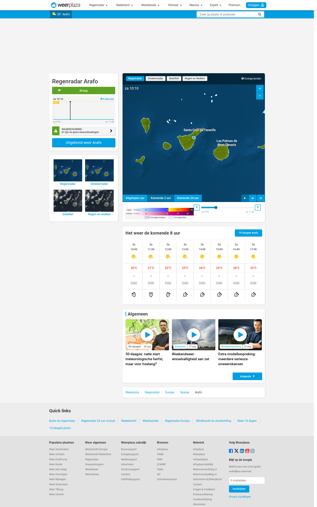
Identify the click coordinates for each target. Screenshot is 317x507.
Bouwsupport (129, 449)
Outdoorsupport (130, 469)
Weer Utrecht (56, 494)
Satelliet (174, 78)
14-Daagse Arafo (248, 232)
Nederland (123, 5)
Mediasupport (129, 459)
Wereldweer (149, 5)
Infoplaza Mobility (203, 464)
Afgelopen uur (135, 198)
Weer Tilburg (56, 489)
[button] (193, 137)
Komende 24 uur (188, 198)
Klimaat (173, 5)
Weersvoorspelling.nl (204, 474)
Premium (234, 5)
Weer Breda (55, 464)
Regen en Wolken (195, 78)
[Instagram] (252, 451)
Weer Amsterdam (59, 449)
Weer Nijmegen (57, 479)
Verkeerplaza (200, 459)
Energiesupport (130, 454)
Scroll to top (311, 501)
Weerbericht (128, 421)
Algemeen (138, 314)
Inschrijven (239, 488)
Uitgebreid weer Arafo (83, 142)
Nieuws (195, 5)
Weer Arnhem (56, 454)
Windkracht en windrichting (213, 421)
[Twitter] (236, 451)
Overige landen (252, 78)
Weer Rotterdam (58, 484)
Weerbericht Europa (96, 449)
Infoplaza (162, 449)
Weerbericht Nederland (98, 454)
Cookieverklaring (202, 499)
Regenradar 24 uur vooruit (98, 421)
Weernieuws (92, 474)
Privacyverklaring (203, 494)
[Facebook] (231, 451)
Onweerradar (155, 78)
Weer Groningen (58, 474)
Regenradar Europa (177, 421)
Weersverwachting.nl (205, 469)
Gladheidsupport (130, 479)
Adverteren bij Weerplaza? (207, 479)
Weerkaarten (151, 421)
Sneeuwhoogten (94, 464)
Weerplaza (199, 454)
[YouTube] (247, 451)
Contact (125, 474)
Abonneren (199, 504)
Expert (214, 5)
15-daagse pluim (60, 428)
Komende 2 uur (161, 198)
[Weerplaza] (66, 5)
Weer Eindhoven (58, 459)
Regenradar (97, 5)
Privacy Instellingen (240, 496)
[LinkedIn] (242, 451)
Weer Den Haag (58, 469)
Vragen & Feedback (204, 489)
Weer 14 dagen (247, 421)
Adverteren (127, 464)
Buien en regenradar (62, 421)
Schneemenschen (167, 479)
